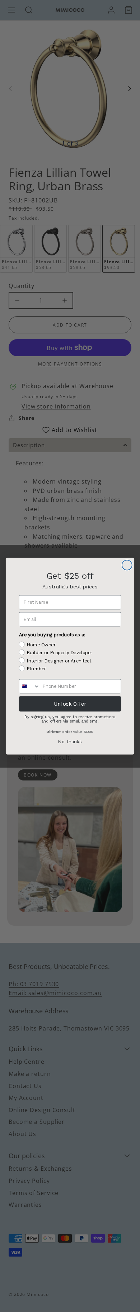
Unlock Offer (70, 703)
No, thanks (69, 741)
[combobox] (29, 686)
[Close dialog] (127, 565)
